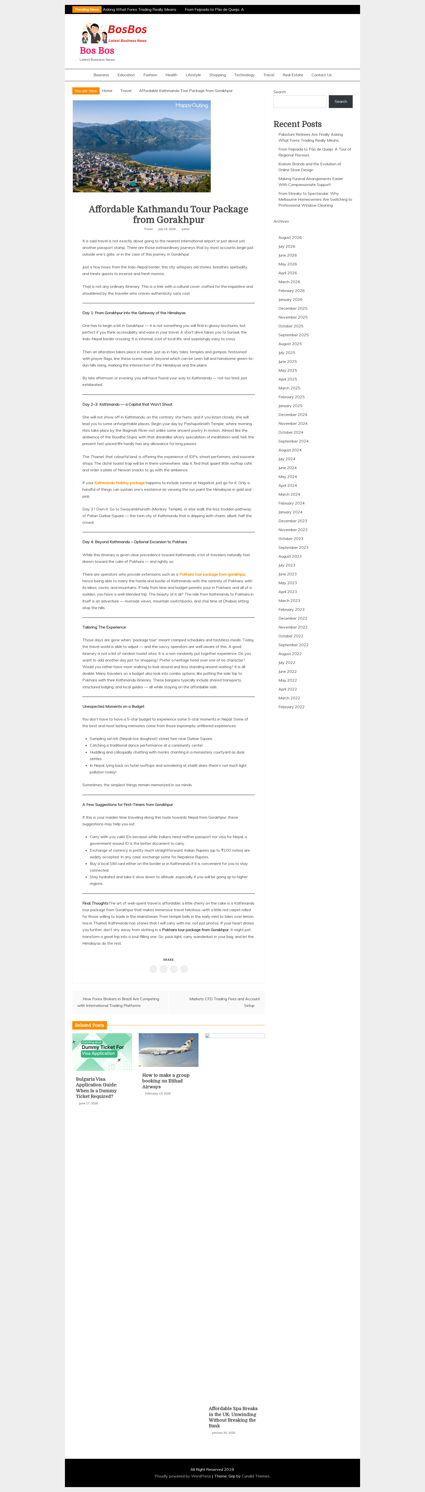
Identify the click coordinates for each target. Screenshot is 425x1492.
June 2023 (287, 573)
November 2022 (293, 627)
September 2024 (293, 441)
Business (101, 74)
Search (279, 91)
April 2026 (287, 272)
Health (171, 74)
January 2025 (290, 405)
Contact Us (322, 74)
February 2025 (291, 396)
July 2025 (286, 352)
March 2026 (289, 281)
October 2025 (291, 325)
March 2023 (289, 600)
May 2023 (287, 582)
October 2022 (291, 635)
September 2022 (293, 644)
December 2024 (292, 414)
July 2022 (286, 662)
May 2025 (287, 370)
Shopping (217, 74)
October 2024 (291, 432)
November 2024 (293, 423)
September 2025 (293, 334)
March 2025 (289, 387)
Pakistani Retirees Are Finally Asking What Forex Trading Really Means (109, 9)
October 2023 (291, 538)
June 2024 (287, 467)
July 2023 (286, 565)
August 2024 (290, 449)
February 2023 (291, 609)
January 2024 (290, 511)
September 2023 (293, 547)
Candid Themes (256, 1476)
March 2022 (289, 697)
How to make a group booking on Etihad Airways (166, 1081)
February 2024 (291, 503)
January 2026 (290, 299)
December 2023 (292, 520)
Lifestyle (193, 74)
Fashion (150, 74)
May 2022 (287, 680)
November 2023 (293, 529)
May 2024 (287, 476)
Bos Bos (97, 51)
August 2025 (290, 343)
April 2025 (287, 379)
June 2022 (287, 671)
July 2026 (286, 246)
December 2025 (292, 308)
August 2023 (290, 556)
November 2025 (293, 317)
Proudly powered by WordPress (183, 1476)
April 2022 (287, 689)
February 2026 (291, 290)
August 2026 (290, 237)
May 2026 (287, 263)
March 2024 (289, 494)
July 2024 (286, 458)
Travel (268, 74)
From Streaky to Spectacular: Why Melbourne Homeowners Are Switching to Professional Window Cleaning (315, 199)
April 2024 (287, 485)
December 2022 (292, 618)
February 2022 (291, 706)
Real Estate (293, 74)
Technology (244, 74)
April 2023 (287, 591)
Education (126, 74)
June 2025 (287, 361)
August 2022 (290, 653)
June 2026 (287, 255)
